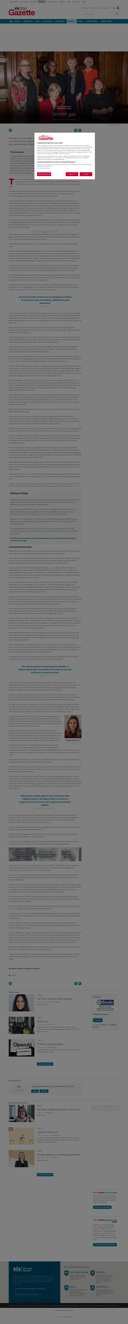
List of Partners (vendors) (43, 168)
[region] (64, 156)
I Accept (86, 174)
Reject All (72, 174)
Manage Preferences (44, 174)
